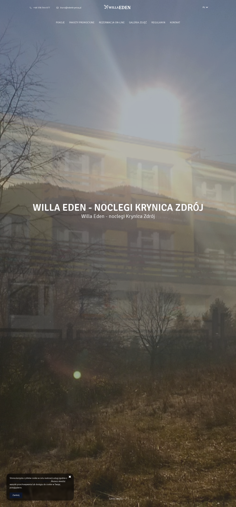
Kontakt (175, 22)
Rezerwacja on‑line (112, 22)
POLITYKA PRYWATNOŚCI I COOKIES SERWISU (30, 481)
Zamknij (16, 495)
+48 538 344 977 (41, 7)
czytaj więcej (116, 499)
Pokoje (60, 22)
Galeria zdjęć (138, 22)
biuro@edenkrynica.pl (70, 7)
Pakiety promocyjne (81, 22)
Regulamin (158, 22)
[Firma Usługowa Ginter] (118, 7)
